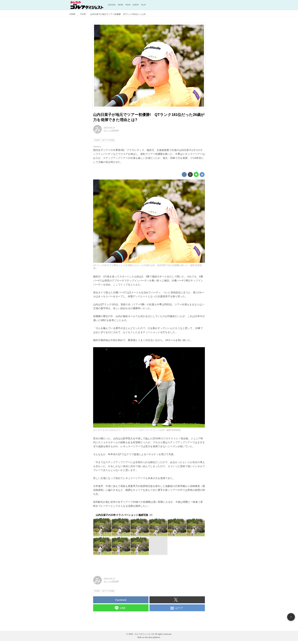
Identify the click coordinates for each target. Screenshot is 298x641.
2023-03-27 (109, 127)
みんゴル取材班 (111, 130)
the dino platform (152, 637)
